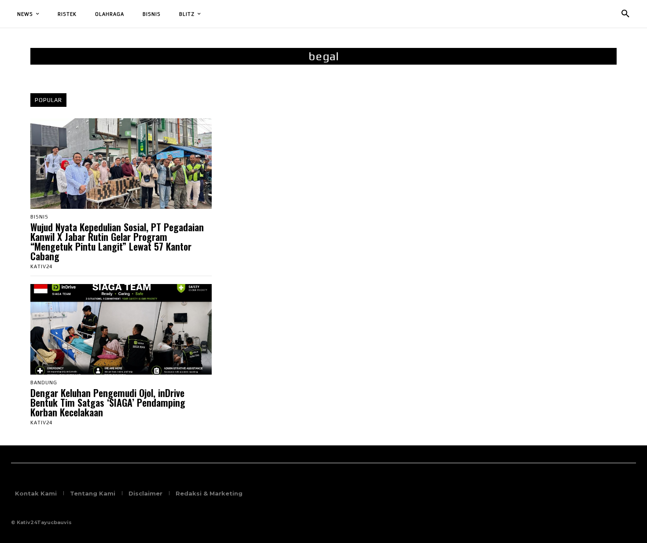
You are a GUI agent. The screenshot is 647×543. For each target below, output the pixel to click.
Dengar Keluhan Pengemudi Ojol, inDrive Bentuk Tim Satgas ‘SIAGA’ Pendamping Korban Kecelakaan (107, 402)
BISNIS (39, 217)
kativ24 (41, 266)
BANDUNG (43, 382)
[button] (625, 14)
